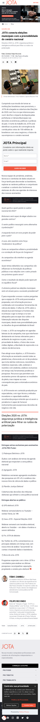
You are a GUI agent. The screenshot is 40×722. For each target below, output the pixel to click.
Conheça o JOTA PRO (20, 666)
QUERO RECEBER (20, 168)
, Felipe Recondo (16, 54)
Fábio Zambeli (6, 54)
